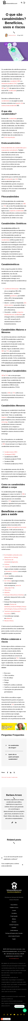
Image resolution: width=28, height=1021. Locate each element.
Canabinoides (14, 777)
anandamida (8, 179)
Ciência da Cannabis (6, 777)
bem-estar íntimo (5, 972)
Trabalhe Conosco (14, 907)
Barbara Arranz (12, 35)
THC (7, 88)
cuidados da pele (13, 972)
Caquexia (7, 566)
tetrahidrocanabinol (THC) (9, 83)
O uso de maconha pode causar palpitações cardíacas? (13, 858)
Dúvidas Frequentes (14, 924)
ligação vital (19, 103)
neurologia (12, 970)
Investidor (14, 927)
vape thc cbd (8, 1003)
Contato (14, 910)
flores (10, 1001)
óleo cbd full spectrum (13, 963)
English (14, 939)
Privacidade (11, 958)
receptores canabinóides (16, 210)
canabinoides (12, 90)
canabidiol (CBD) (15, 81)
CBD (2, 88)
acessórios (6, 1001)
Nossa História (14, 904)
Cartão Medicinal (14, 930)
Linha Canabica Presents (14, 936)
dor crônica (18, 968)
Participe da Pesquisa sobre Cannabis (14, 933)
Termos (17, 958)
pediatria (18, 970)
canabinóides (5, 101)
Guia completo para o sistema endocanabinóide (10, 865)
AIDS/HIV (7, 592)
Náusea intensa (8, 621)
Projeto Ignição (14, 916)
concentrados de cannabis (12, 996)
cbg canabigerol (12, 979)
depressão (15, 562)
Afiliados (14, 919)
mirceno (8, 984)
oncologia (7, 970)
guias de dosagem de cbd (15, 965)
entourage (4, 422)
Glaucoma (7, 590)
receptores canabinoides (17, 982)
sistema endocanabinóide (9, 105)
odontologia (23, 970)
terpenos (4, 417)
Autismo (6, 564)
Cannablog (14, 913)
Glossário (14, 921)
